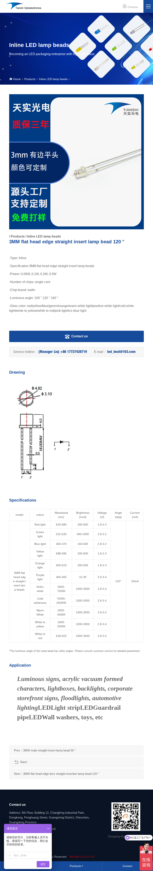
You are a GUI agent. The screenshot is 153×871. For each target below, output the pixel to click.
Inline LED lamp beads (53, 79)
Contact (127, 866)
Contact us (79, 336)
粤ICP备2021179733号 (82, 856)
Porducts (75, 866)
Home (16, 79)
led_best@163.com (121, 352)
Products (29, 79)
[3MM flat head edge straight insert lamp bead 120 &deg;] (76, 161)
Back (23, 762)
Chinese (132, 7)
